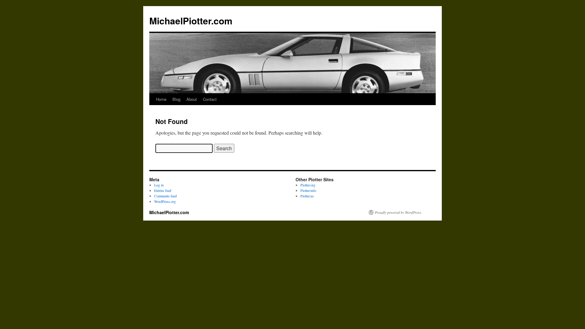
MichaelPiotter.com (190, 20)
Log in (159, 184)
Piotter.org (307, 184)
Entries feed (162, 190)
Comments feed (165, 195)
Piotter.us (307, 195)
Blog (176, 99)
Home (161, 99)
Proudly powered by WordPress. (398, 212)
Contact (210, 99)
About (191, 99)
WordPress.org (165, 201)
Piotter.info (308, 190)
